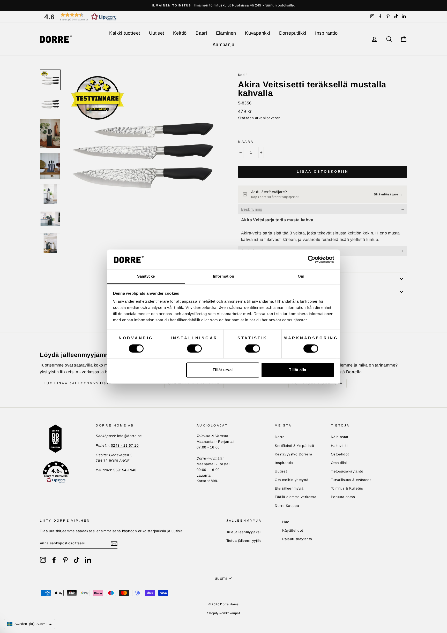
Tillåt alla (297, 370)
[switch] (194, 348)
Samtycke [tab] (146, 276)
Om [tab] (301, 276)
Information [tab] (223, 276)
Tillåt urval (223, 370)
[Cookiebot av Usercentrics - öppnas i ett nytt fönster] (311, 259)
